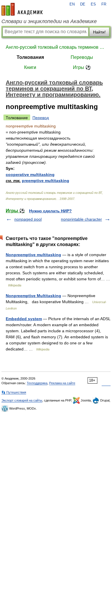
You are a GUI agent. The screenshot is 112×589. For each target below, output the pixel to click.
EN (72, 4)
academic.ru (22, 9)
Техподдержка (37, 383)
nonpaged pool (28, 219)
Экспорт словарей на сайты (21, 400)
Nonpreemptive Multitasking (33, 295)
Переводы (82, 57)
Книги (30, 67)
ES (93, 4)
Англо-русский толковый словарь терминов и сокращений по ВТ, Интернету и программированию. (56, 47)
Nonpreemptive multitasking (33, 254)
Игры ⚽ (82, 67)
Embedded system (24, 318)
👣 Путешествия (13, 392)
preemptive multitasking (45, 180)
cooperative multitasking (30, 174)
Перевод (40, 117)
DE (82, 4)
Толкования (30, 57)
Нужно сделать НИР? (50, 211)
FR (103, 4)
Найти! (99, 32)
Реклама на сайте (62, 383)
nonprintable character (81, 219)
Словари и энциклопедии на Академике (49, 21)
